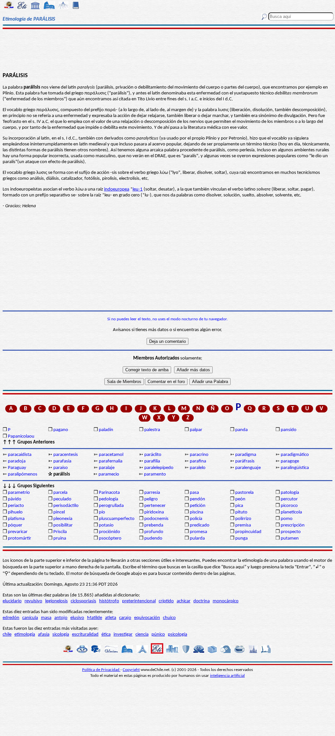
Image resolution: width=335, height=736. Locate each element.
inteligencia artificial (227, 676)
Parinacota (109, 492)
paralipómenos (22, 474)
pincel (59, 512)
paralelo (197, 467)
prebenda (153, 525)
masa (46, 617)
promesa (198, 531)
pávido (14, 499)
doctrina (201, 601)
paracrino (199, 454)
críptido (166, 601)
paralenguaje (248, 467)
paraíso (60, 467)
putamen (290, 538)
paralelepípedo (158, 467)
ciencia (142, 634)
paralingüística (295, 467)
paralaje (107, 467)
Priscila (60, 531)
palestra (152, 429)
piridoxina (154, 512)
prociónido (109, 531)
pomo (286, 518)
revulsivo (33, 601)
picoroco (289, 505)
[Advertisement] (167, 49)
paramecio (108, 474)
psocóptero (110, 538)
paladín (106, 429)
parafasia (62, 461)
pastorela (244, 492)
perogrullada (111, 505)
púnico (158, 634)
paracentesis (65, 454)
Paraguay (17, 467)
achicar (183, 601)
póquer (15, 525)
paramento (155, 474)
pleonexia (62, 518)
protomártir (19, 538)
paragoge (290, 461)
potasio (106, 525)
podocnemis (156, 518)
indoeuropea (116, 189)
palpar (196, 429)
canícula (30, 617)
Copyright (131, 670)
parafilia (152, 461)
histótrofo (109, 601)
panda (241, 429)
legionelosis (56, 601)
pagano (60, 429)
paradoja (17, 461)
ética (106, 634)
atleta (110, 617)
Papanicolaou (21, 436)
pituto (241, 512)
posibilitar (63, 525)
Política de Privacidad (101, 670)
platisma (16, 518)
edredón (11, 617)
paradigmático (295, 454)
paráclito (152, 454)
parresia (152, 492)
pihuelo (15, 512)
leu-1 (137, 189)
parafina (198, 461)
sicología (60, 634)
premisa (243, 525)
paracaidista (19, 454)
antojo (60, 617)
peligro (151, 499)
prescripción (293, 525)
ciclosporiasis (83, 601)
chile (7, 634)
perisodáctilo (66, 505)
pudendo (153, 538)
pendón (197, 499)
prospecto (291, 531)
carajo (125, 617)
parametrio (19, 492)
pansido (288, 429)
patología (290, 492)
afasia (43, 634)
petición (197, 505)
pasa (194, 492)
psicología (177, 634)
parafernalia (110, 461)
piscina (196, 512)
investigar (123, 634)
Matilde (94, 617)
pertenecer (155, 505)
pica (239, 505)
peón (240, 499)
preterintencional (139, 601)
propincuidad (248, 531)
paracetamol (111, 454)
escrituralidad (85, 634)
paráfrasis (245, 461)
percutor (289, 499)
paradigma (245, 454)
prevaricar (17, 531)
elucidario (12, 601)
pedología (108, 499)
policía (196, 518)
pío (102, 512)
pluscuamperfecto (116, 518)
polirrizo (243, 518)
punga (241, 538)
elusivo (77, 617)
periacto (16, 505)
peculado (62, 499)
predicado (199, 525)
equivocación (147, 617)
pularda (197, 538)
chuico (169, 617)
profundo (153, 531)
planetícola (291, 512)
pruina (59, 538)
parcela (60, 492)
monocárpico (225, 601)
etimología (24, 634)
